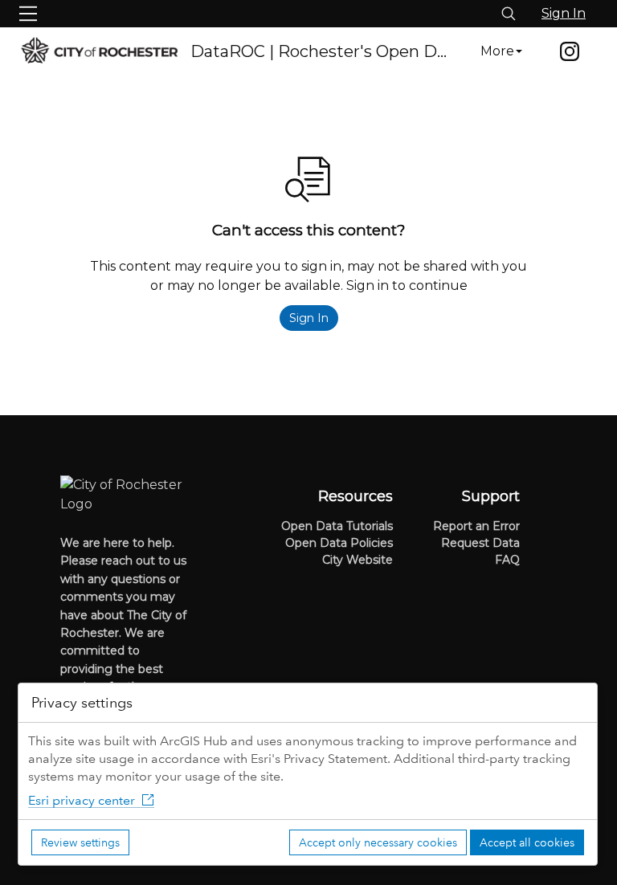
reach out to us (143, 560)
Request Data (480, 543)
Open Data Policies (339, 543)
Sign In (563, 13)
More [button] (497, 51)
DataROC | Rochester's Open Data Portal (321, 51)
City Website (357, 560)
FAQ (507, 560)
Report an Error (476, 526)
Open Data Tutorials (337, 526)
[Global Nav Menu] (28, 13)
